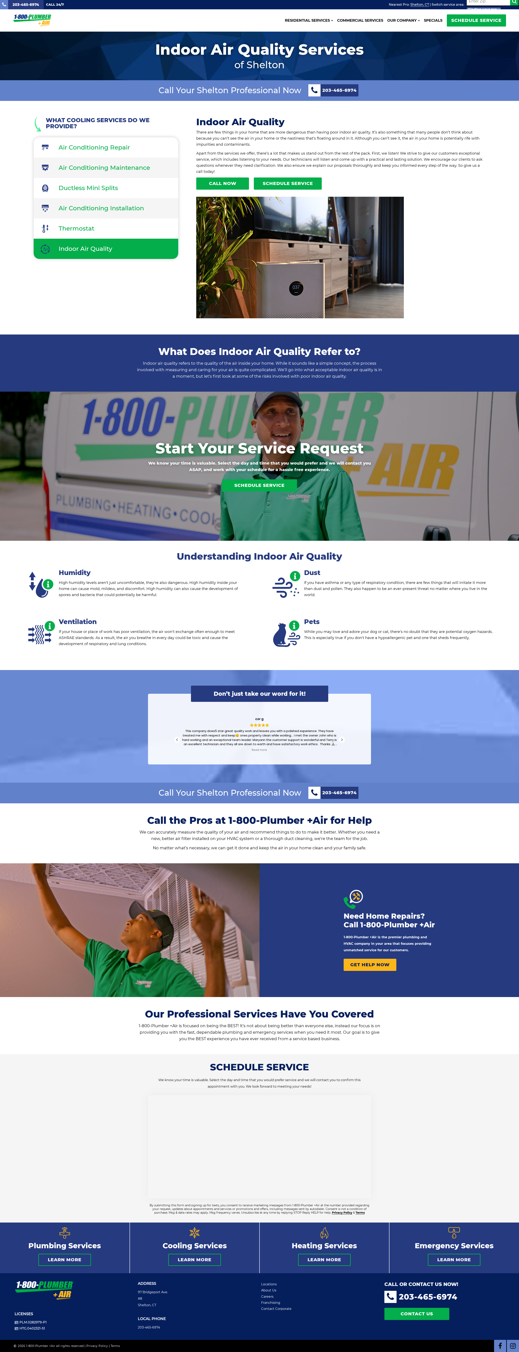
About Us (268, 1290)
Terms (360, 1212)
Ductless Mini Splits (88, 188)
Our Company (402, 20)
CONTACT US (417, 1314)
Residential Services (307, 20)
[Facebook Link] (500, 1346)
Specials (433, 20)
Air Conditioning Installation (101, 208)
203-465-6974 (149, 1327)
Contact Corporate (276, 1309)
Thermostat (76, 228)
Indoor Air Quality (85, 248)
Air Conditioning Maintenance (104, 167)
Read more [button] (259, 750)
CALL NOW (222, 183)
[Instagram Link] (513, 1346)
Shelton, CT (419, 4)
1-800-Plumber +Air (397, 924)
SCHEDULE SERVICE (476, 20)
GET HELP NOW (370, 964)
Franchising (270, 1303)
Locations (269, 1284)
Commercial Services (360, 20)
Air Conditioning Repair (94, 147)
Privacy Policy (342, 1212)
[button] (342, 740)
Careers (267, 1297)
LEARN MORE (64, 1259)
